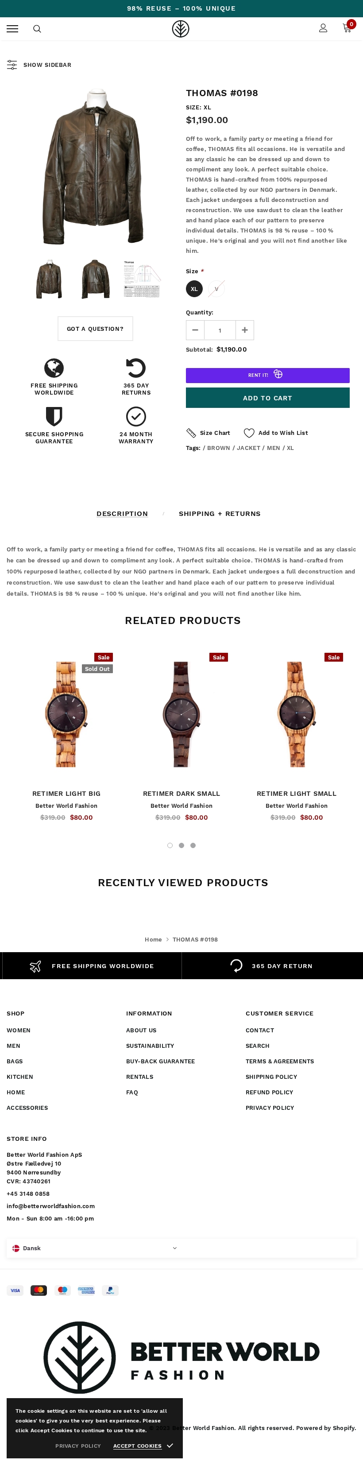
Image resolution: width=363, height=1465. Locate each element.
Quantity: (199, 312)
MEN (274, 448)
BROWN (218, 448)
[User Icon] (323, 29)
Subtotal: (199, 349)
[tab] (181, 620)
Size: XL (198, 107)
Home (153, 939)
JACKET (248, 448)
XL (194, 289)
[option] (95, 167)
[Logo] (181, 29)
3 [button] (193, 845)
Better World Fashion (66, 805)
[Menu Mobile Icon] (12, 29)
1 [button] (170, 845)
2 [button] (181, 845)
